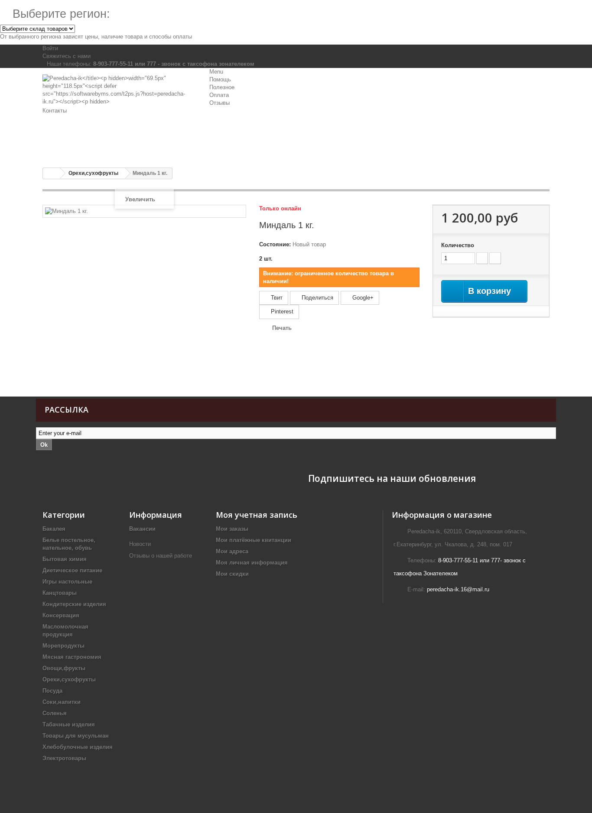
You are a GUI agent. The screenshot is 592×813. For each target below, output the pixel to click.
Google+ (362, 297)
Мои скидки (232, 574)
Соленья (54, 713)
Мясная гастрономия (71, 657)
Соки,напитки (61, 702)
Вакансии (142, 529)
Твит (276, 297)
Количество (457, 245)
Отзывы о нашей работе (161, 555)
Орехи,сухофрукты (69, 679)
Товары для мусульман (75, 735)
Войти (50, 48)
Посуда (52, 690)
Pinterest (281, 311)
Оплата (219, 95)
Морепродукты (63, 645)
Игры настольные (67, 581)
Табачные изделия (68, 724)
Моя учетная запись (256, 515)
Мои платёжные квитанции (253, 540)
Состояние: (275, 244)
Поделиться (316, 297)
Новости (140, 544)
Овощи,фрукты (63, 668)
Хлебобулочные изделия (77, 747)
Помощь (220, 79)
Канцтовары (59, 593)
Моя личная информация (252, 562)
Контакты (54, 110)
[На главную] (51, 173)
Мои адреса (232, 551)
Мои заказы (232, 529)
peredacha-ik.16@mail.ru (458, 589)
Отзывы (219, 103)
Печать (282, 328)
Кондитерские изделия (74, 604)
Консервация (60, 615)
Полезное (221, 87)
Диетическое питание (72, 570)
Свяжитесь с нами (66, 56)
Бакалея (53, 529)
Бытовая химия (64, 559)
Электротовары (64, 758)
